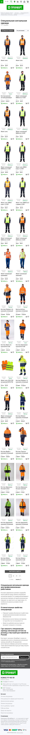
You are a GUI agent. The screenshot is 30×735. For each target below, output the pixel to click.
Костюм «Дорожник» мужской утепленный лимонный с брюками (7, 523)
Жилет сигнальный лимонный (21, 274)
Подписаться (24, 657)
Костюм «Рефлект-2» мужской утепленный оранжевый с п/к (7, 310)
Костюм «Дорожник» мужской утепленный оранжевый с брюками (22, 523)
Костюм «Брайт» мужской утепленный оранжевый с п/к (7, 452)
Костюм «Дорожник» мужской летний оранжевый (22, 345)
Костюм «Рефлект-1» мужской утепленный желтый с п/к (22, 381)
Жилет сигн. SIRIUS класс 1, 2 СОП (21, 168)
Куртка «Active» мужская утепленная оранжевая (22, 310)
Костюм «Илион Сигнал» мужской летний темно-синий (7, 559)
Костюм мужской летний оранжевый (6, 96)
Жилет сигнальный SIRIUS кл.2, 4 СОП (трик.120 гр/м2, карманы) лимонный (21, 97)
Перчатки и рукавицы (7, 713)
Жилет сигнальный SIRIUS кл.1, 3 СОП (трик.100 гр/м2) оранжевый (21, 239)
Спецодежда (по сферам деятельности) (12, 699)
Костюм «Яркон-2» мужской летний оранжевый (6, 345)
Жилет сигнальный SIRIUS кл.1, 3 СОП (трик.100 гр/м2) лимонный (6, 239)
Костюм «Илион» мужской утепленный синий (22, 417)
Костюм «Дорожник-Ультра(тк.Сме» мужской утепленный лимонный (7, 488)
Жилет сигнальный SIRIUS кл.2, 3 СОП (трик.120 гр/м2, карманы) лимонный (6, 168)
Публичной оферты (10, 661)
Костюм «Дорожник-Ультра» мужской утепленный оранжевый (22, 488)
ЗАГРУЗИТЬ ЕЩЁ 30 (15, 571)
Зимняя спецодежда (6, 703)
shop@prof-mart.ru (8, 681)
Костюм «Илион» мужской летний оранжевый (20, 559)
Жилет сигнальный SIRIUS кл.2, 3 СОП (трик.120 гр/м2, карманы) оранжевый (7, 417)
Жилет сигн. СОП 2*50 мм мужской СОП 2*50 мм (7, 381)
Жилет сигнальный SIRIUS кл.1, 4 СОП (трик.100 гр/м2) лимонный (21, 132)
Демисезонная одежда (7, 701)
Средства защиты (6, 710)
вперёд (18, 579)
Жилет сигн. (4, 60)
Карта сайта (20, 732)
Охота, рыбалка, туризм (7, 706)
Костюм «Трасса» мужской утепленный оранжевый (22, 452)
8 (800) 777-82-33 (7, 678)
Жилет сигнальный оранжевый (6, 274)
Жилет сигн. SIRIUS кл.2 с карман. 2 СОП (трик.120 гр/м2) (22, 203)
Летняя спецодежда (6, 696)
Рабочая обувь (5, 708)
